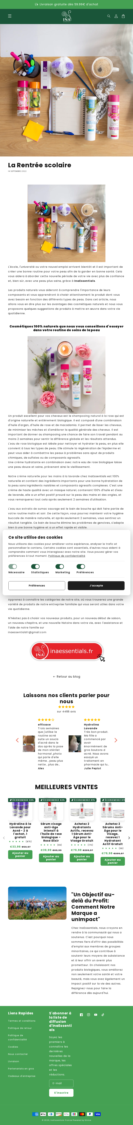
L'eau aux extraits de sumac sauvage (34, 509)
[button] (109, 16)
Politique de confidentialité (17, 1037)
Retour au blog (68, 676)
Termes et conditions (22, 1020)
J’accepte (96, 585)
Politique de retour (20, 1028)
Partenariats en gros (21, 1068)
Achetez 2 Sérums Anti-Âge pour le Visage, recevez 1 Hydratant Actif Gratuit (113, 834)
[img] (67, 707)
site (76, 599)
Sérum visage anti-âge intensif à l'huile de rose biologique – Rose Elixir (51, 832)
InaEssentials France (61, 1120)
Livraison (13, 1061)
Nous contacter (18, 1054)
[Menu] (9, 16)
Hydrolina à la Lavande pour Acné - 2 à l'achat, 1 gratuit (20, 830)
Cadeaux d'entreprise (22, 1076)
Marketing (62, 572)
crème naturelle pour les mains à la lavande (48, 476)
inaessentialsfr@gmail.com (27, 632)
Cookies (13, 1046)
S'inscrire (61, 1093)
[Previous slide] (4, 837)
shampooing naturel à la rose (93, 416)
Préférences (85, 572)
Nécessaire (16, 572)
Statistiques (40, 572)
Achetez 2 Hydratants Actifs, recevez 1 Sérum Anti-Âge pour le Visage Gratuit (82, 832)
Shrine (88, 1120)
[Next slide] (129, 837)
